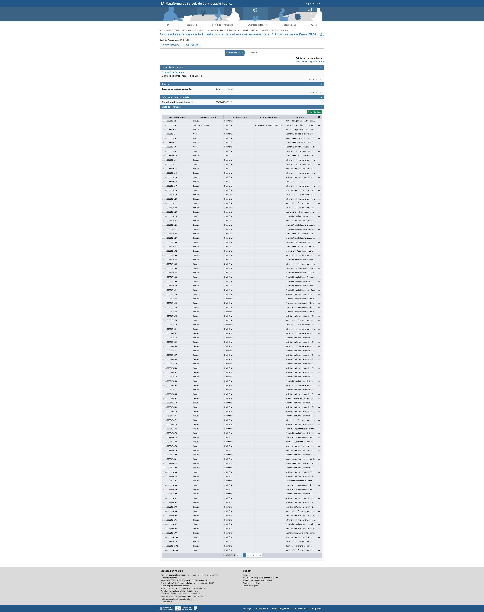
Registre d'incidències (252, 583)
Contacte (246, 575)
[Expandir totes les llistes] (319, 117)
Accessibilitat (261, 608)
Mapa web (317, 608)
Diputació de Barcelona (197, 30)
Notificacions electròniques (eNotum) (176, 599)
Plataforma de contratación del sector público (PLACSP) (184, 596)
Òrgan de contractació (172, 67)
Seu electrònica (300, 608)
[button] (310, 3)
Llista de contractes (171, 106)
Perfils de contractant (222, 24)
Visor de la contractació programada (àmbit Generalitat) (184, 580)
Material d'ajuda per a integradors (257, 580)
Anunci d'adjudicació (234, 52)
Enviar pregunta (171, 45)
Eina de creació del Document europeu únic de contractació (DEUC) (189, 575)
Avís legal (246, 608)
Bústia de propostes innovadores (175, 585)
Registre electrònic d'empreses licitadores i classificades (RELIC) (187, 583)
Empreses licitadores (258, 24)
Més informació (315, 79)
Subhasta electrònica (170, 578)
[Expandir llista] (319, 121)
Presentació (191, 24)
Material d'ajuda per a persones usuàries (260, 578)
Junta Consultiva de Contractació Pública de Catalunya (184, 588)
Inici (169, 24)
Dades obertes (167, 601)
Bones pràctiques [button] (250, 585)
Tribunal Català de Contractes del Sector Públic (181, 593)
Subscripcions (289, 24)
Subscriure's (192, 45)
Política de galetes (280, 608)
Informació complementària (175, 97)
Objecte (165, 84)
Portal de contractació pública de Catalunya (179, 591)
